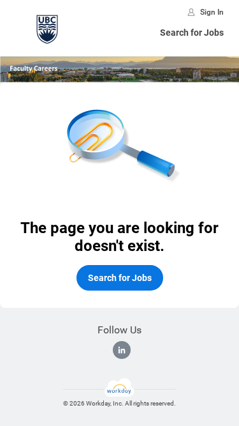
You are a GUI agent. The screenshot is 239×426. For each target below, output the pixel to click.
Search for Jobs (192, 32)
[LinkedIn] (122, 350)
